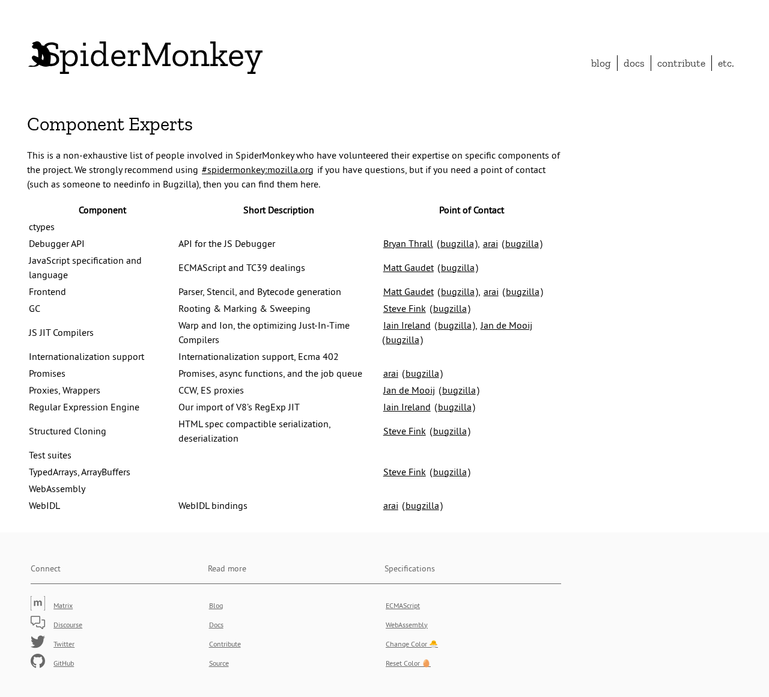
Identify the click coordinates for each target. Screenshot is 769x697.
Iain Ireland (407, 325)
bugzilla (457, 243)
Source (219, 663)
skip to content (682, 15)
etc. (726, 63)
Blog (601, 63)
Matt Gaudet (408, 267)
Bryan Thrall (408, 243)
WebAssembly (407, 624)
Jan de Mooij (506, 325)
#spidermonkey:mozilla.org (258, 169)
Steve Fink (404, 308)
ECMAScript (403, 605)
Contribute (681, 63)
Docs (634, 63)
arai (490, 243)
